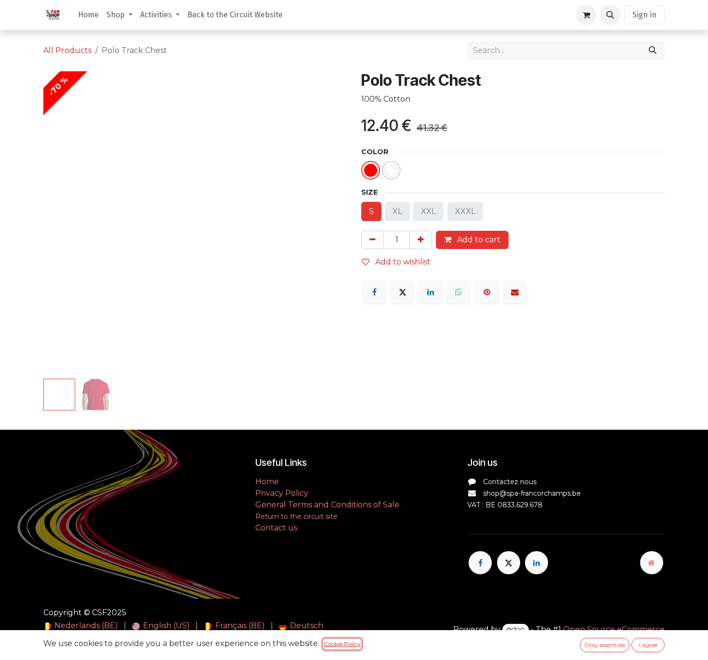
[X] (402, 292)
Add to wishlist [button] (402, 261)
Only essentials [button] (604, 644)
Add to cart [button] (477, 239)
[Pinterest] (486, 292)
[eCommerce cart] (586, 15)
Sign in (644, 14)
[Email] (514, 292)
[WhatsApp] (458, 292)
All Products (67, 50)
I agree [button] (648, 644)
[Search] (653, 50)
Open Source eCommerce (614, 629)
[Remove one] (372, 240)
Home (268, 481)
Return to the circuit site (296, 516)
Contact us (276, 527)
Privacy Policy (281, 493)
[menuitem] (88, 15)
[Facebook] (374, 292)
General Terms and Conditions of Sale (327, 504)
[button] (610, 15)
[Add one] (420, 240)
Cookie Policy (342, 643)
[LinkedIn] (430, 292)
